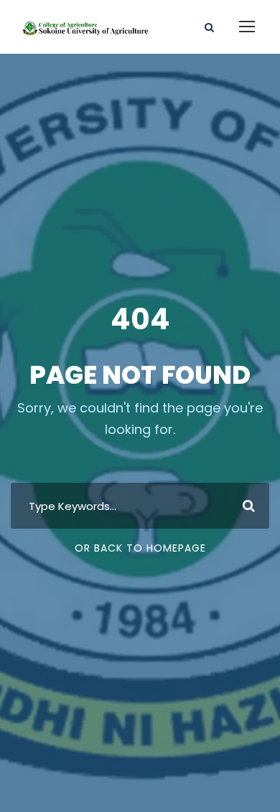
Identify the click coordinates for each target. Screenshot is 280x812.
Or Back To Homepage (140, 548)
